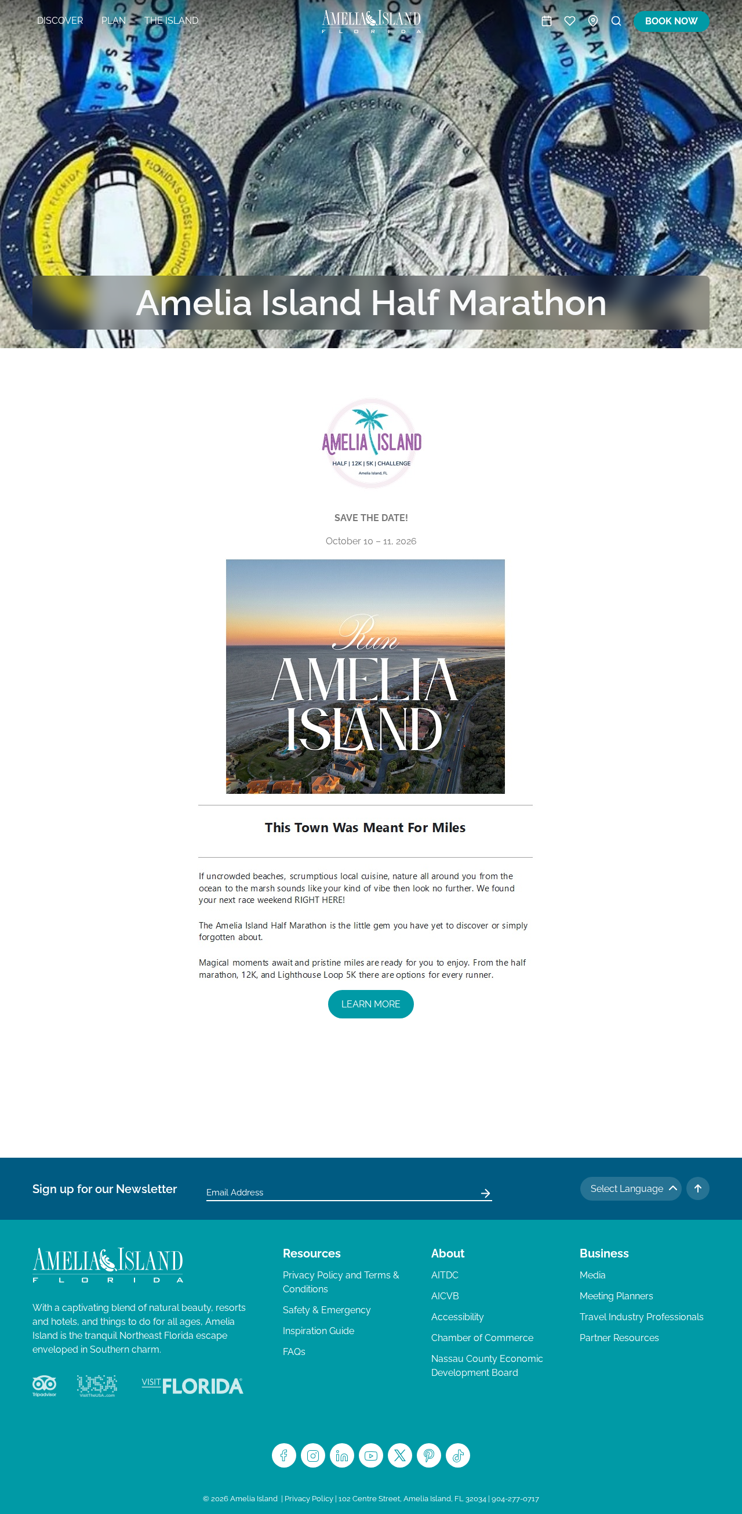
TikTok (458, 1455)
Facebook (284, 1455)
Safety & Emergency (327, 1310)
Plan (113, 20)
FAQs (294, 1351)
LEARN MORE (371, 1004)
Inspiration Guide (318, 1330)
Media (593, 1275)
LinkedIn (342, 1455)
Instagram (313, 1455)
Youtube (371, 1455)
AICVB (445, 1296)
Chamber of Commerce (482, 1337)
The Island (171, 20)
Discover (60, 20)
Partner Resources (619, 1337)
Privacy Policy (309, 1498)
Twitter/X (400, 1455)
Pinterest (429, 1455)
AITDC (445, 1275)
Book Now (671, 21)
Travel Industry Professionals (642, 1317)
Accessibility (457, 1317)
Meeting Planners (616, 1296)
